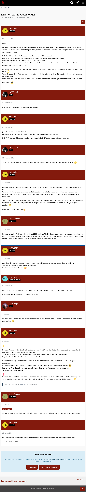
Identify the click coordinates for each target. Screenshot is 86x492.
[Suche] (72, 3)
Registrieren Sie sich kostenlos (55, 459)
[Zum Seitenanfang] (82, 489)
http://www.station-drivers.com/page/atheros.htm (57, 437)
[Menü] (83, 3)
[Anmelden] (77, 3)
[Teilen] (83, 22)
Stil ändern (81, 480)
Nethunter (7, 18)
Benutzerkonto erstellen (49, 467)
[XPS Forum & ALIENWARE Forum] (3, 3)
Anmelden (32, 467)
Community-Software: (43, 488)
